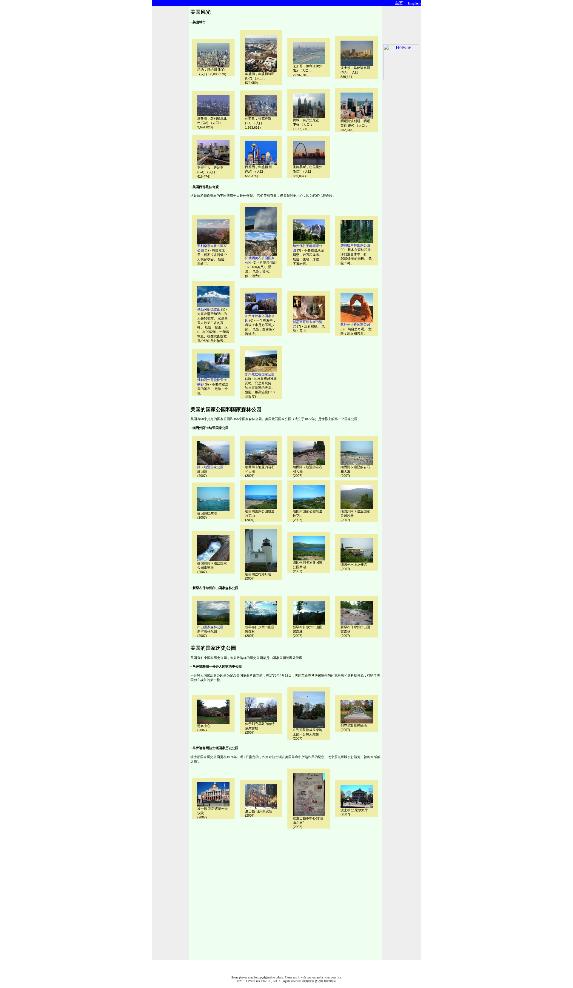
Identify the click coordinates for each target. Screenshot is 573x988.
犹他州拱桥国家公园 (355, 324)
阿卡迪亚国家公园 (210, 467)
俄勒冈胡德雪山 (208, 309)
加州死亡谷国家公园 (260, 374)
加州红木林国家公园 (355, 245)
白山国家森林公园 (210, 627)
